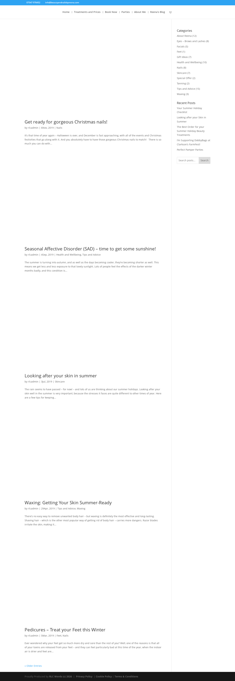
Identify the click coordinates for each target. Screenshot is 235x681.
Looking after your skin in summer (61, 376)
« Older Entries (33, 665)
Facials (181, 46)
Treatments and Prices (87, 12)
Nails (59, 127)
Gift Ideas (182, 57)
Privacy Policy (84, 676)
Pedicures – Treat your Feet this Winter (65, 630)
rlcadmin (33, 127)
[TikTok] (87, 3)
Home (66, 12)
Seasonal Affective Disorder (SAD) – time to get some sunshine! (90, 249)
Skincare (60, 381)
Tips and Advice (91, 254)
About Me (140, 12)
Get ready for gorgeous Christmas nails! (66, 122)
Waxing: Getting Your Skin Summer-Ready (68, 502)
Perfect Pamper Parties (190, 149)
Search (205, 160)
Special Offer (184, 78)
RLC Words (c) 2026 (61, 676)
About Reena (184, 35)
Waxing (81, 508)
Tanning (181, 83)
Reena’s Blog (157, 12)
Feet (59, 635)
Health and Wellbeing (68, 254)
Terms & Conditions (126, 676)
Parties (125, 12)
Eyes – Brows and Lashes (191, 41)
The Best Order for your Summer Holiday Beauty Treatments (191, 131)
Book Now (111, 12)
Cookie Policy (104, 676)
